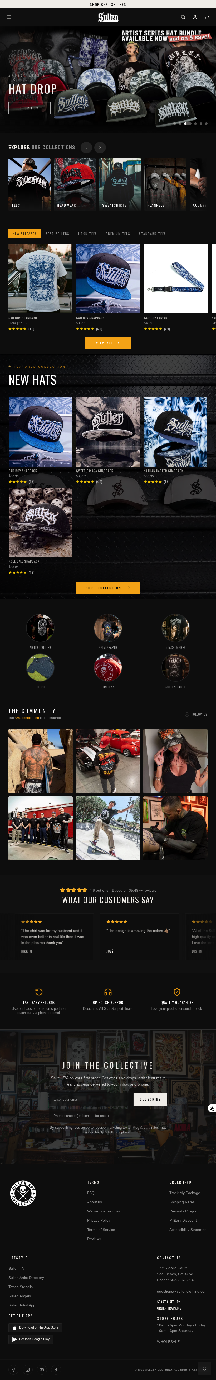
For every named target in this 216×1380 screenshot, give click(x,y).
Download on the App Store (38, 1327)
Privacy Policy (98, 1220)
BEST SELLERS (58, 233)
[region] (108, 79)
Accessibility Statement (188, 1229)
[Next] (201, 79)
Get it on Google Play (34, 1339)
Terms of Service (101, 1229)
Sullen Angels (19, 1296)
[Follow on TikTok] (56, 1370)
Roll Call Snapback (24, 561)
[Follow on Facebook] (13, 1370)
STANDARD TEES (152, 233)
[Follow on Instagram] (28, 1370)
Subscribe (150, 1099)
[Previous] (14, 79)
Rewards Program (184, 1211)
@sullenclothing (27, 718)
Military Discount (183, 1220)
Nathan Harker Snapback (163, 470)
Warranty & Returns (103, 1211)
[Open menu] (9, 17)
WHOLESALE (168, 1342)
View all (105, 343)
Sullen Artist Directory (26, 1278)
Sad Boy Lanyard (157, 318)
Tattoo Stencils (20, 1287)
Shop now (29, 106)
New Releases (25, 233)
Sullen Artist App (21, 1305)
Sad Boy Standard (22, 318)
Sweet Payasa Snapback (94, 470)
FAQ (91, 1193)
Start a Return (168, 1301)
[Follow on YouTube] (42, 1370)
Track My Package (184, 1193)
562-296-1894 (182, 1280)
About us (94, 1202)
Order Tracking (169, 1308)
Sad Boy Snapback (90, 318)
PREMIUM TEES (118, 233)
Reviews (94, 1239)
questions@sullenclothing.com (182, 1291)
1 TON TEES (87, 233)
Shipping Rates (182, 1202)
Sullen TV (16, 1268)
